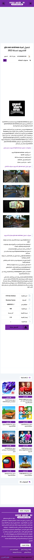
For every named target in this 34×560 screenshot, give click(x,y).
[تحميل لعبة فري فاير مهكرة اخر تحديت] (29, 555)
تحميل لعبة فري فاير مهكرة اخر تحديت (16, 555)
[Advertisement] (17, 24)
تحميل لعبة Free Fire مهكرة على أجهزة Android (9, 400)
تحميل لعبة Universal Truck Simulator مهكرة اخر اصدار (8, 450)
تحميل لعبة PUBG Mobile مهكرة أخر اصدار (25, 474)
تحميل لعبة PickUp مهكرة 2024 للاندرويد (9, 425)
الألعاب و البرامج (17, 3)
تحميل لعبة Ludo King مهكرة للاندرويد (26, 425)
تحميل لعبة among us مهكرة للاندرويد (10, 474)
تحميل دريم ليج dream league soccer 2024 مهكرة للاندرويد (25, 450)
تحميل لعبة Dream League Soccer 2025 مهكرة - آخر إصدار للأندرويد (25, 401)
